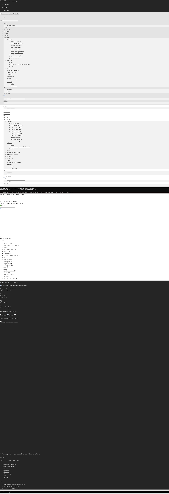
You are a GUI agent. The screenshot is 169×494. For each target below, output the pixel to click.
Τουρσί (12, 66)
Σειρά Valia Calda (8, 274)
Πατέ (5, 267)
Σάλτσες (6, 272)
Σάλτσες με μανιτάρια (16, 56)
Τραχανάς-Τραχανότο (9, 278)
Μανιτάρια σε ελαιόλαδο (17, 53)
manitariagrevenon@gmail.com (8, 311)
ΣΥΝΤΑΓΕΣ (9, 89)
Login (5, 17)
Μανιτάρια (9, 39)
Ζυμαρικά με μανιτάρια (16, 45)
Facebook (6, 4)
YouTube (6, 10)
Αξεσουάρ (9, 82)
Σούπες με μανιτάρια (16, 58)
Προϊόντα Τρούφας (16, 54)
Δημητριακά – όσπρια (12, 72)
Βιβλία (12, 84)
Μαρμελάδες (10, 76)
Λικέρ (8, 68)
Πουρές (6, 269)
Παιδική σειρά (7, 265)
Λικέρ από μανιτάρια (16, 47)
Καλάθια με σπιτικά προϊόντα (14, 80)
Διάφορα (9, 60)
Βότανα (12, 62)
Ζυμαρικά (9, 74)
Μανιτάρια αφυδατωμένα (17, 51)
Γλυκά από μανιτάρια (16, 41)
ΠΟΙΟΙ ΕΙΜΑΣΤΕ (11, 25)
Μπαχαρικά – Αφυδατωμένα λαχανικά (20, 64)
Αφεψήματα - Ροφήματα (10, 245)
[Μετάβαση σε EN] (5, 95)
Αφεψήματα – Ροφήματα (13, 70)
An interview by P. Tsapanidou (12, 486)
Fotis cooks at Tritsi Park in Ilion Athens (14, 484)
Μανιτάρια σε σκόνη (16, 49)
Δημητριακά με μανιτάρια (17, 43)
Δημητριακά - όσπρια (9, 249)
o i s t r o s (5, 492)
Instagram (6, 7)
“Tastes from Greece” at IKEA (11, 488)
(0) (6, 100)
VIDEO (8, 91)
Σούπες (9, 78)
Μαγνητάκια (14, 85)
